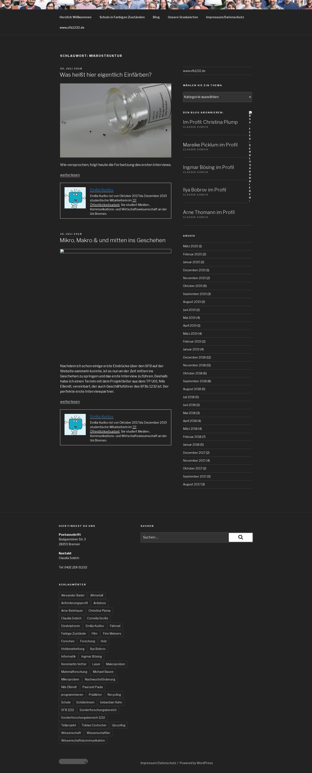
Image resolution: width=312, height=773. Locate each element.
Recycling (114, 694)
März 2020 (190, 246)
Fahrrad (115, 626)
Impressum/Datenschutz (225, 17)
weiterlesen (70, 175)
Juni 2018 (189, 405)
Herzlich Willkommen (75, 17)
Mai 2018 (189, 413)
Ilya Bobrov (98, 649)
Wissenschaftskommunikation (83, 740)
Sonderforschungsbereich (98, 710)
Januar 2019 (191, 349)
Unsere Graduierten (183, 17)
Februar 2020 (192, 254)
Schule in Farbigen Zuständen (122, 17)
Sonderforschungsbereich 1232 (83, 717)
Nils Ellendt (69, 687)
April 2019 (190, 325)
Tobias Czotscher (94, 725)
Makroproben (115, 664)
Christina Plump (100, 610)
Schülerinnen (85, 702)
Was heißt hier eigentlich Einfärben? (106, 74)
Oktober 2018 (192, 373)
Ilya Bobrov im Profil (204, 190)
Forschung (87, 641)
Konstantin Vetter (74, 664)
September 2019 (195, 294)
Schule (66, 702)
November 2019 (194, 278)
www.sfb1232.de (72, 27)
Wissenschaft (71, 733)
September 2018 (195, 381)
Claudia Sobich (71, 618)
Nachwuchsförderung (100, 679)
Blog (156, 17)
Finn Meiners (112, 633)
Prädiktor (95, 694)
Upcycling (118, 725)
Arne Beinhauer (72, 610)
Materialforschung (74, 671)
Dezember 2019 (194, 270)
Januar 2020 (191, 262)
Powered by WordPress (196, 763)
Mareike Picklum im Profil (210, 145)
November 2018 (194, 365)
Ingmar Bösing (91, 656)
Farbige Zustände (73, 633)
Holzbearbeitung (72, 649)
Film (94, 633)
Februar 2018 (192, 437)
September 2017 (195, 476)
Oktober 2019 (192, 286)
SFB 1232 (67, 710)
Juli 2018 (189, 397)
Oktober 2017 (192, 468)
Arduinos (99, 603)
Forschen (67, 641)
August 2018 (192, 389)
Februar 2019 (192, 341)
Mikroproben (70, 679)
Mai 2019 (189, 317)
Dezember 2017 (194, 452)
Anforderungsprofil (74, 603)
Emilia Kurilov (95, 626)
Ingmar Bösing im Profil (208, 167)
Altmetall (96, 595)
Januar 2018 (191, 444)
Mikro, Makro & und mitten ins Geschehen (113, 240)
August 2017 (192, 484)
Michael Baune (103, 671)
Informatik (68, 656)
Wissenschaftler (98, 733)
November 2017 (194, 460)
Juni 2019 (189, 310)
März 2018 (190, 428)
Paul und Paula (92, 687)
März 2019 (190, 333)
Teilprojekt (68, 725)
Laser (96, 664)
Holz (104, 641)
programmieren (72, 694)
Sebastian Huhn (111, 702)
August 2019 (192, 302)
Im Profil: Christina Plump (210, 122)
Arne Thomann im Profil (209, 212)
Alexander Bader (73, 595)
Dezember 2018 (194, 357)
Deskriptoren (70, 626)
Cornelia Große (97, 618)
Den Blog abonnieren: (203, 112)
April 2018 (190, 421)
